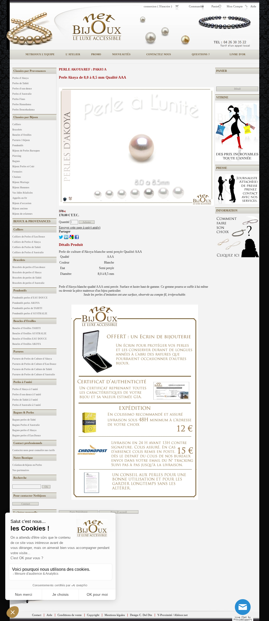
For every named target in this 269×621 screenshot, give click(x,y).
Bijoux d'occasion (21, 203)
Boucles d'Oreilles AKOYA (26, 344)
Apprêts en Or (19, 198)
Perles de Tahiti (20, 83)
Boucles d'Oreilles (22, 135)
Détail (237, 88)
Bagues (16, 161)
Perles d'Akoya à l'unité (25, 389)
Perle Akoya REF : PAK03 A (82, 69)
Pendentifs (17, 145)
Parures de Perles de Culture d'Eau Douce (34, 364)
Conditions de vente (70, 615)
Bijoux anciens (20, 208)
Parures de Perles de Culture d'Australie (33, 374)
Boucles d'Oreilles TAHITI (26, 328)
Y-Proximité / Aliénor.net (172, 615)
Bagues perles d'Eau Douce (26, 435)
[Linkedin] (66, 238)
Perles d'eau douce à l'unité (26, 394)
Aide (49, 615)
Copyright (93, 615)
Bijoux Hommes (20, 187)
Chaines (16, 177)
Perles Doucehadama (23, 109)
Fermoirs (17, 171)
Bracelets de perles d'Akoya (27, 272)
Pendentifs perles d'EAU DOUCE (30, 297)
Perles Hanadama (21, 104)
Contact (36, 615)
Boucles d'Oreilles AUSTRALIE (29, 333)
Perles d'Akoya (20, 78)
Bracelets (17, 129)
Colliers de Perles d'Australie (28, 252)
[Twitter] (61, 238)
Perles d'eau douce (22, 88)
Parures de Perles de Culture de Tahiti (32, 369)
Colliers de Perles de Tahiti (26, 247)
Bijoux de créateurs (22, 214)
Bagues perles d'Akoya (24, 430)
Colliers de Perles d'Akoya (26, 242)
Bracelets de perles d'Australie (28, 283)
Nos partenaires (20, 470)
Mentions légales (115, 615)
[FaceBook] (77, 238)
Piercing (16, 156)
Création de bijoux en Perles (27, 465)
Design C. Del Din (141, 615)
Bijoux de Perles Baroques (26, 150)
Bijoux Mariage (20, 182)
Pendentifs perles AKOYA (26, 303)
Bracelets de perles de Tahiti (27, 277)
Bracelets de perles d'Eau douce (28, 267)
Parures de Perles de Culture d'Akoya (32, 358)
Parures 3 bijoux (21, 140)
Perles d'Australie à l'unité (26, 405)
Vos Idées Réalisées (22, 192)
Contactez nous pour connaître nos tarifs (33, 450)
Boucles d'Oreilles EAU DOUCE (29, 338)
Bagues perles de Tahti (24, 419)
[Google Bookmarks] (71, 238)
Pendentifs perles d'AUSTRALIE (29, 313)
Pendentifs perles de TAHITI (27, 308)
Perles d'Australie (22, 94)
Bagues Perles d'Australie (26, 425)
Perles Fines (18, 99)
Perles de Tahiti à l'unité (25, 399)
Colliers (16, 124)
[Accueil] (96, 26)
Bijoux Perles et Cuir (23, 166)
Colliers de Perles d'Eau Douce (28, 236)
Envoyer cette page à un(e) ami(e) (79, 227)
